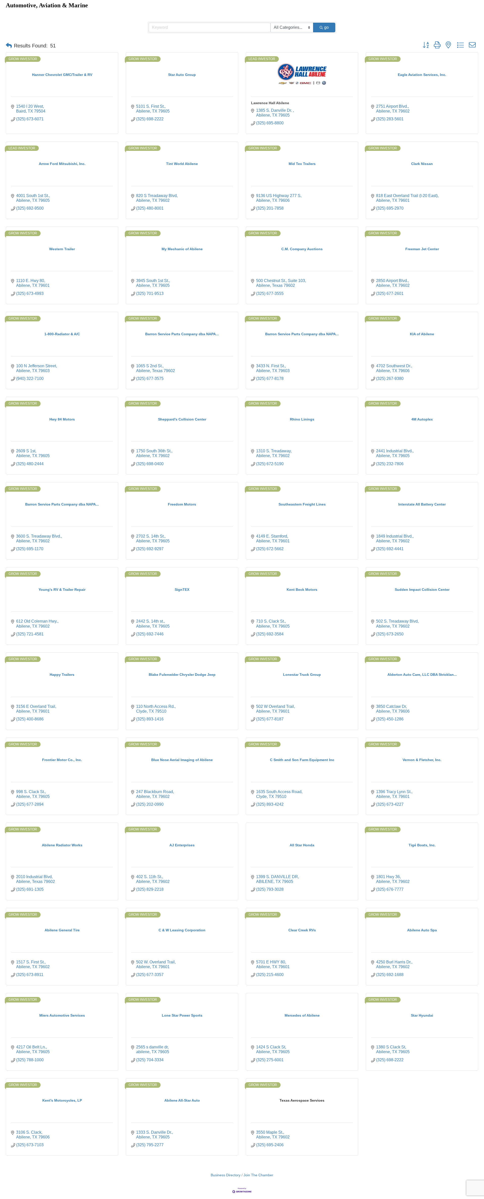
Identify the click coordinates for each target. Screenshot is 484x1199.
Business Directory (225, 1175)
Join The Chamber (258, 1175)
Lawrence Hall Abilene (270, 103)
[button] (9, 45)
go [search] (326, 27)
